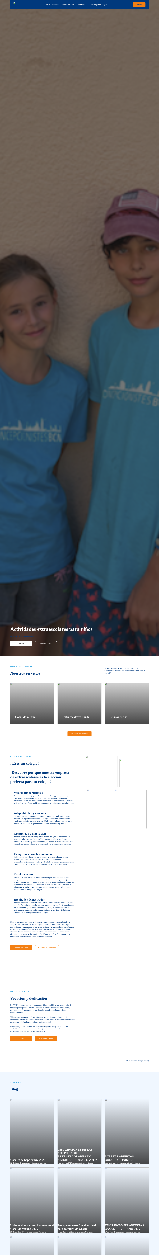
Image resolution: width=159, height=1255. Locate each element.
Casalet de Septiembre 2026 (27, 1160)
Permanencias (118, 717)
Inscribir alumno (52, 4)
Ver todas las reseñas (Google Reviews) (137, 1061)
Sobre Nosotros (68, 4)
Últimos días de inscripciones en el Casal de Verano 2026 (32, 1227)
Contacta (21, 644)
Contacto (139, 5)
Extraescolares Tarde (75, 717)
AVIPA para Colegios (98, 4)
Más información (21, 948)
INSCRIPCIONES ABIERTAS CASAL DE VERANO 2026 (124, 1227)
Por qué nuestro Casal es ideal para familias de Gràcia (77, 1227)
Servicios (81, 4)
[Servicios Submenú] (86, 4)
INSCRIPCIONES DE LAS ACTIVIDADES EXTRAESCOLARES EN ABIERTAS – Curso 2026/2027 (77, 1155)
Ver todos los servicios (79, 734)
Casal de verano (25, 717)
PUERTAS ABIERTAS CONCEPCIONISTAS (119, 1158)
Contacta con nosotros (47, 948)
